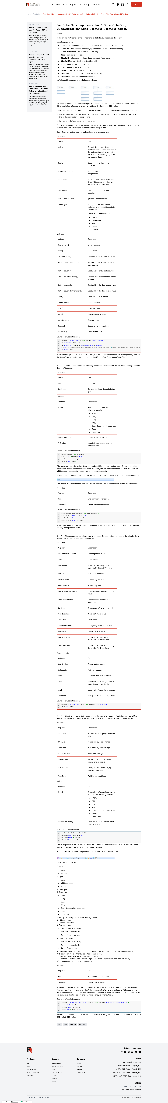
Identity (79, 1066)
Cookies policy (44, 1097)
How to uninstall (33, 1072)
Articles (37, 14)
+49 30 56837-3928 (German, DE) (127, 1073)
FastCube (73, 1024)
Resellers (96, 4)
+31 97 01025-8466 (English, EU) (127, 1069)
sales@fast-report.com (132, 1062)
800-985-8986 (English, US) (129, 1066)
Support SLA (56, 1063)
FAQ (53, 1069)
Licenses (30, 1076)
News (54, 1082)
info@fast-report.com (131, 1048)
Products (56, 4)
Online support (57, 1066)
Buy (65, 4)
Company (84, 4)
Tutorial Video (57, 1072)
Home (29, 14)
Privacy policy (31, 1097)
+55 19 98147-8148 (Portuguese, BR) (126, 1076)
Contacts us (81, 1072)
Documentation (32, 1069)
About (79, 1063)
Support (73, 4)
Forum (54, 1076)
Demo (136, 4)
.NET (59, 1024)
